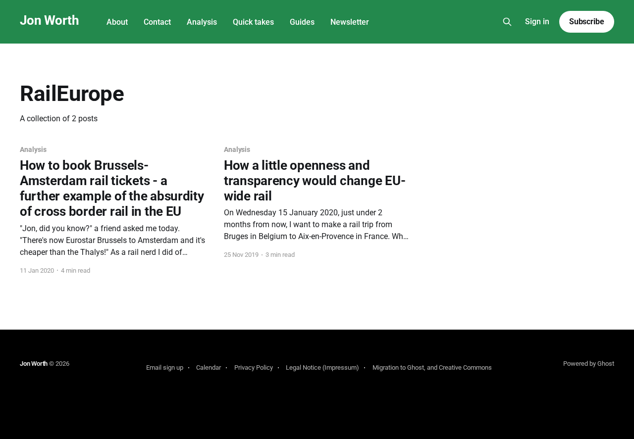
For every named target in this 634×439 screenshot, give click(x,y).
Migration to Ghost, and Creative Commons (432, 367)
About (117, 22)
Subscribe (586, 21)
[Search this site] (507, 22)
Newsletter (349, 22)
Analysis (202, 22)
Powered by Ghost (588, 363)
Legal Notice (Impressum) (322, 367)
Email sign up (164, 367)
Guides (302, 22)
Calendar (208, 367)
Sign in (537, 21)
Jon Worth (49, 20)
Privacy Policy (253, 367)
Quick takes (253, 22)
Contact (157, 22)
